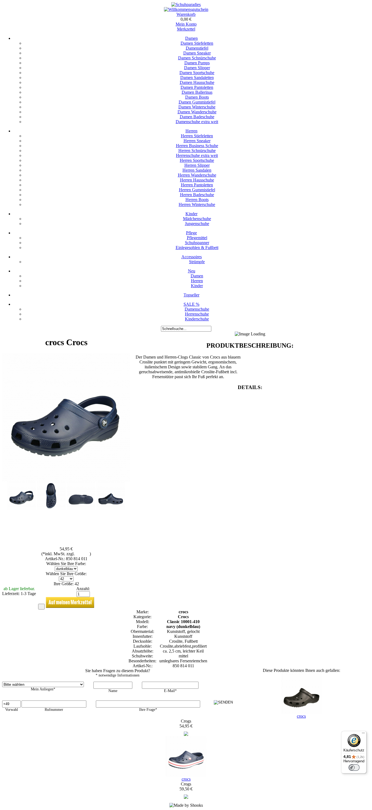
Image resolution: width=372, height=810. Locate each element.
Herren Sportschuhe (197, 160)
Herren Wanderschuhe (197, 175)
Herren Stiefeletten (197, 136)
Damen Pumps (197, 62)
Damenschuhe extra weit (197, 121)
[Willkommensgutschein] (186, 9)
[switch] (354, 767)
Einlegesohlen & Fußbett (197, 247)
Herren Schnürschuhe (197, 150)
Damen (191, 38)
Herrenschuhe (197, 314)
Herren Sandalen (196, 170)
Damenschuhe (197, 309)
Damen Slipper (197, 67)
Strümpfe (197, 261)
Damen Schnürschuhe (197, 58)
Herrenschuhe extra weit (197, 155)
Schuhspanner (197, 242)
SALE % (191, 304)
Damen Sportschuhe (196, 72)
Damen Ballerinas (197, 92)
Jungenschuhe (197, 223)
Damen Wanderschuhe (197, 112)
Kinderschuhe (197, 319)
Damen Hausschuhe (197, 82)
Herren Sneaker (197, 140)
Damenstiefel (197, 48)
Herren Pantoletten (197, 185)
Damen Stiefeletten (197, 43)
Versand (83, 553)
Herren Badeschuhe (197, 194)
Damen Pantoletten (197, 87)
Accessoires (191, 256)
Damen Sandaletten (197, 77)
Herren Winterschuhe (197, 204)
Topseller (191, 295)
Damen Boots (197, 97)
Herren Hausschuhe (197, 180)
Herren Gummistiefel (197, 189)
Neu (191, 271)
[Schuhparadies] (186, 4)
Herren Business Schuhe (197, 145)
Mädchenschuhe (197, 218)
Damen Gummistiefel (197, 102)
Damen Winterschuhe (196, 107)
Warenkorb (186, 14)
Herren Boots (197, 199)
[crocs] (186, 734)
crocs (301, 716)
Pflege (191, 232)
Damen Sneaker (197, 53)
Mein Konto (186, 24)
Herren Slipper (197, 165)
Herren (191, 131)
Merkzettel (186, 29)
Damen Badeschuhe (197, 116)
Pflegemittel (197, 237)
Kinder (191, 213)
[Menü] (363, 734)
